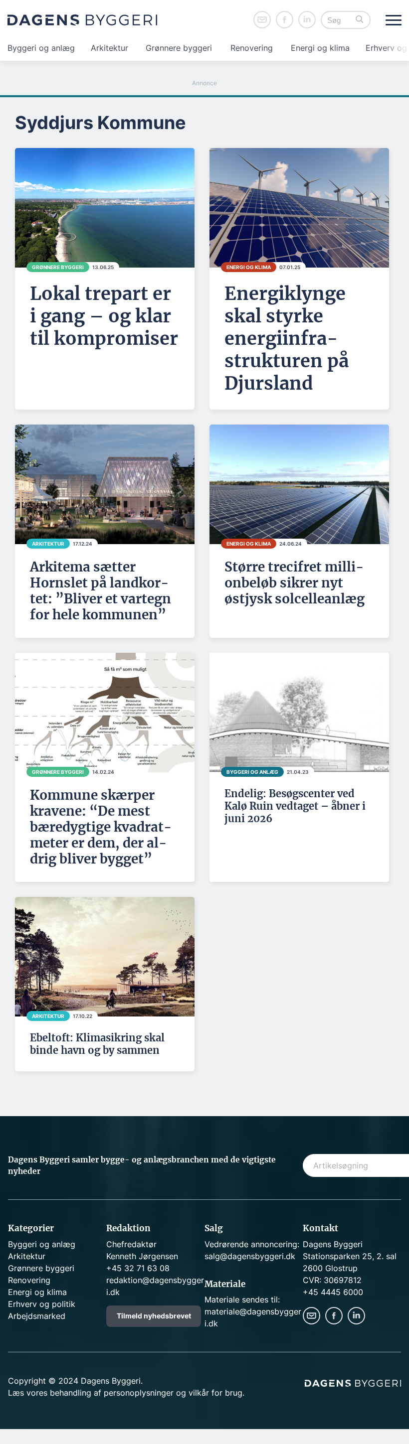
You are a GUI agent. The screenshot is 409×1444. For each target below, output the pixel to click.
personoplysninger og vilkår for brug (173, 1393)
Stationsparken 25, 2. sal (350, 1256)
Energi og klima (320, 48)
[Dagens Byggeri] (82, 20)
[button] (359, 20)
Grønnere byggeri (179, 48)
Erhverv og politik (41, 1304)
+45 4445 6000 (333, 1292)
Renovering (251, 48)
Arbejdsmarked (36, 1316)
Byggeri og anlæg (41, 48)
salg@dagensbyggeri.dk (249, 1256)
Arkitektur (109, 48)
